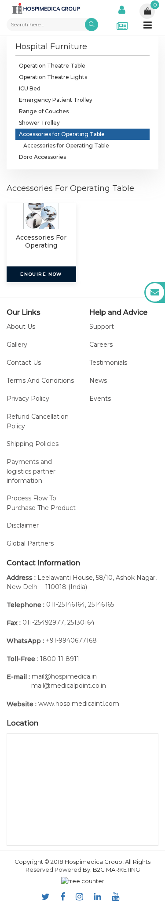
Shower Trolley (39, 122)
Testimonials (108, 362)
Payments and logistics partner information (31, 471)
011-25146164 (65, 604)
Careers (101, 345)
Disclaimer (23, 525)
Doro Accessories (42, 157)
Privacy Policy (28, 398)
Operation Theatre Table (52, 65)
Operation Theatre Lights (53, 77)
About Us (21, 327)
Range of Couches (44, 111)
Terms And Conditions (40, 380)
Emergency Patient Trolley (55, 100)
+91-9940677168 (71, 640)
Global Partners (30, 543)
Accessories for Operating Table (62, 134)
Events (100, 398)
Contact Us (24, 362)
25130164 (81, 622)
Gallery (17, 345)
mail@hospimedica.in (64, 676)
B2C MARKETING (116, 869)
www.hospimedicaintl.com (78, 704)
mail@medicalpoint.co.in (68, 686)
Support (101, 327)
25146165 (101, 604)
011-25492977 (43, 622)
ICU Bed (29, 88)
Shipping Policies (33, 444)
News (98, 380)
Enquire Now (41, 274)
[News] (122, 19)
